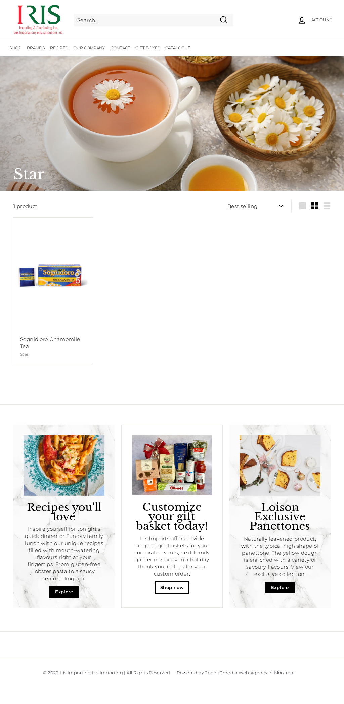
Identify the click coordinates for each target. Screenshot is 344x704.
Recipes (59, 47)
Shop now (172, 587)
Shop (15, 47)
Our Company (89, 47)
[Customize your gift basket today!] (172, 465)
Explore (64, 591)
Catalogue (177, 47)
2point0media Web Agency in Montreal (249, 672)
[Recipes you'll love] (64, 465)
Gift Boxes (147, 47)
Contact (120, 47)
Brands (36, 47)
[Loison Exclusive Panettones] (280, 465)
